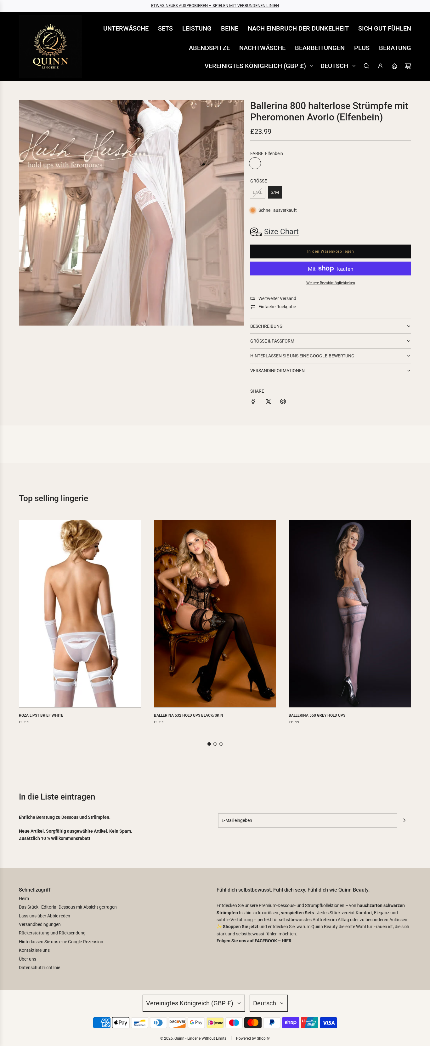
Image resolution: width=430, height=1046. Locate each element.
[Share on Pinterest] (283, 402)
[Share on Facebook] (253, 402)
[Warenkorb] (408, 66)
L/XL (258, 192)
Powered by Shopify (253, 1038)
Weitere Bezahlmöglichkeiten (330, 283)
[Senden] (404, 820)
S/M (275, 192)
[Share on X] (268, 402)
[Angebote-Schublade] (394, 66)
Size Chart (281, 231)
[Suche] (366, 66)
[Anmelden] (380, 66)
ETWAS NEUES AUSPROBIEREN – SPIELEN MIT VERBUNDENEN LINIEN (215, 5)
